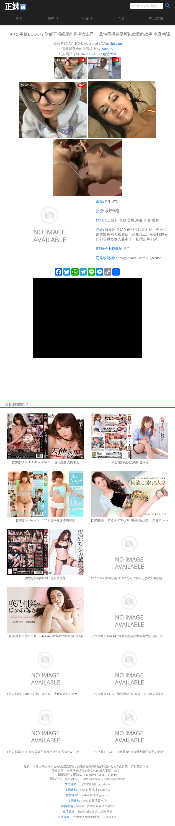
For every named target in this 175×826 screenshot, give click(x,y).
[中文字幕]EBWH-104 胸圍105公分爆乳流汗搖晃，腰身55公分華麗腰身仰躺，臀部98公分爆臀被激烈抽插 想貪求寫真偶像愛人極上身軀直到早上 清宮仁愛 (129, 752)
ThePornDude (90, 54)
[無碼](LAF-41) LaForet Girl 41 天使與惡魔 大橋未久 (45, 462)
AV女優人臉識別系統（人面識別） (95, 817)
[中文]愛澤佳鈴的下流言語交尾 (45, 578)
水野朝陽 (112, 211)
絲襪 (139, 220)
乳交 (147, 220)
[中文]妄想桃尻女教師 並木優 (130, 462)
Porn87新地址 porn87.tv (95, 789)
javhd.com (114, 43)
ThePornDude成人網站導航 (94, 811)
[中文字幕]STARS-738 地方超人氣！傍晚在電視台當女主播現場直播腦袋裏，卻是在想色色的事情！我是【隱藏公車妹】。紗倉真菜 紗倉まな (45, 694)
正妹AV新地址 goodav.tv (95, 784)
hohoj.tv (107, 49)
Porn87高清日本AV (95, 800)
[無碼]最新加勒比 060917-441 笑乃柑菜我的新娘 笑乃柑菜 (45, 636)
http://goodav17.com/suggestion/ (139, 258)
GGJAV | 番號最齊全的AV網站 (95, 806)
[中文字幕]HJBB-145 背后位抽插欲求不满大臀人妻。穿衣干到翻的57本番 (129, 636)
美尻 (130, 220)
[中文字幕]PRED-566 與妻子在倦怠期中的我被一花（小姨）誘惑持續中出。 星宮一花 (45, 752)
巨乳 (114, 220)
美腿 (122, 220)
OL (107, 220)
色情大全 (109, 54)
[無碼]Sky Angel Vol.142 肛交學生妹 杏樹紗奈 (45, 520)
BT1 (127, 248)
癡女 (155, 220)
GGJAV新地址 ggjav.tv (95, 795)
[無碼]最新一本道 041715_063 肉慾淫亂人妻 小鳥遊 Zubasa (129, 520)
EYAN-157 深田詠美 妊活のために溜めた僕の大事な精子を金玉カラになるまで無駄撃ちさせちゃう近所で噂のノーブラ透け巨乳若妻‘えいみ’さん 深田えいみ (129, 578)
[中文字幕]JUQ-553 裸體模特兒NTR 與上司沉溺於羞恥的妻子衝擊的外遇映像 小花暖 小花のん (129, 694)
